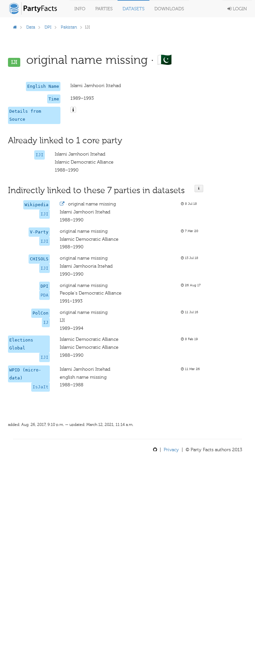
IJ (45, 322)
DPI (47, 27)
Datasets (133, 9)
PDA (44, 295)
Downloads (169, 9)
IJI (39, 154)
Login (239, 9)
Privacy (171, 450)
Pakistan (69, 27)
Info (79, 9)
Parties (104, 9)
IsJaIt (40, 386)
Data (30, 27)
